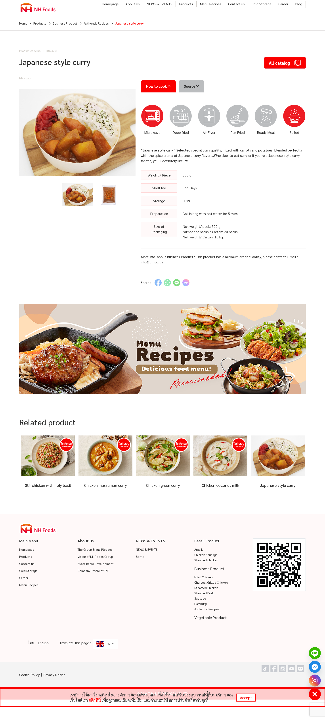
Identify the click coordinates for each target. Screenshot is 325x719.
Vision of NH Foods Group (95, 556)
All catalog (279, 63)
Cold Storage (261, 4)
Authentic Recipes (96, 23)
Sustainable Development (96, 564)
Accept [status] (246, 697)
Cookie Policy (29, 674)
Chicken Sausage (206, 555)
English (43, 642)
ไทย (31, 642)
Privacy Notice (54, 674)
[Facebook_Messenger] (315, 667)
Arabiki (198, 549)
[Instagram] (315, 680)
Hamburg (200, 604)
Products (186, 4)
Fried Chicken (203, 577)
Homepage (110, 4)
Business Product (65, 23)
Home (23, 23)
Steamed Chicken (206, 560)
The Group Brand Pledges (95, 549)
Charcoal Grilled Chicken (211, 582)
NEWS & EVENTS (159, 4)
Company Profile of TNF (93, 571)
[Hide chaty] (315, 694)
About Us (133, 4)
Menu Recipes (210, 4)
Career (283, 4)
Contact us (236, 4)
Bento (140, 556)
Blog (298, 4)
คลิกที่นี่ (95, 700)
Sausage (200, 598)
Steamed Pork (204, 593)
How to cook (157, 86)
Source (190, 86)
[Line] (315, 653)
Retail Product (207, 540)
